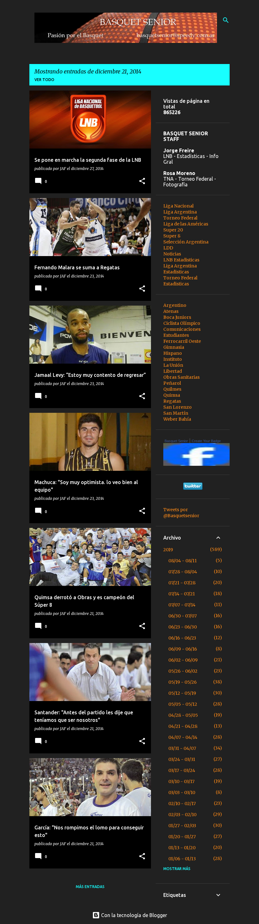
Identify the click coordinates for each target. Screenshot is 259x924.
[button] (142, 181)
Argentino (174, 305)
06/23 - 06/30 (182, 627)
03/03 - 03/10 (181, 792)
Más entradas (90, 887)
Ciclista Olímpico (181, 323)
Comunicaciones (182, 329)
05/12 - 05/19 (182, 693)
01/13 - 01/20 (182, 848)
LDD (168, 248)
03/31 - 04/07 (182, 748)
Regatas (172, 401)
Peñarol (172, 383)
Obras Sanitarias (181, 377)
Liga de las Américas (185, 224)
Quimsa (171, 395)
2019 (168, 550)
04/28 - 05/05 (183, 715)
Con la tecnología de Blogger (133, 915)
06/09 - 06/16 (182, 649)
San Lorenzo (177, 407)
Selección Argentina (185, 242)
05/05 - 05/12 (182, 704)
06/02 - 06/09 (183, 660)
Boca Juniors (177, 317)
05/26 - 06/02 (182, 671)
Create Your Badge (206, 441)
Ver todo (44, 80)
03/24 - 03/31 (181, 759)
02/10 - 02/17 (182, 803)
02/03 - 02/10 (182, 814)
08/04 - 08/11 (182, 561)
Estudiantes (176, 335)
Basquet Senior (176, 441)
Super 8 (171, 236)
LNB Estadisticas (181, 260)
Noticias (172, 254)
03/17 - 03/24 (181, 770)
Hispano (172, 353)
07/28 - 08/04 (182, 572)
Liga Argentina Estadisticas (180, 269)
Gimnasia (173, 347)
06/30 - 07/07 (182, 616)
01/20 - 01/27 (182, 836)
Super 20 (173, 230)
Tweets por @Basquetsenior (181, 512)
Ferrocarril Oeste (182, 341)
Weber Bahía (177, 419)
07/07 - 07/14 (182, 605)
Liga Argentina (180, 212)
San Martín (175, 413)
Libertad (172, 371)
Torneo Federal (180, 218)
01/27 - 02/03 (182, 825)
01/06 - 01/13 (182, 859)
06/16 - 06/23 (182, 638)
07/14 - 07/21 (181, 594)
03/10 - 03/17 (181, 781)
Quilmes (172, 389)
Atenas (170, 311)
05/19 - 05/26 (182, 682)
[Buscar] (226, 20)
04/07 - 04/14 (182, 737)
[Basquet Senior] (198, 464)
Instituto (172, 359)
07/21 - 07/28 (182, 583)
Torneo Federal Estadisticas (180, 281)
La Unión (173, 365)
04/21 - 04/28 (182, 726)
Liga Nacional (178, 206)
